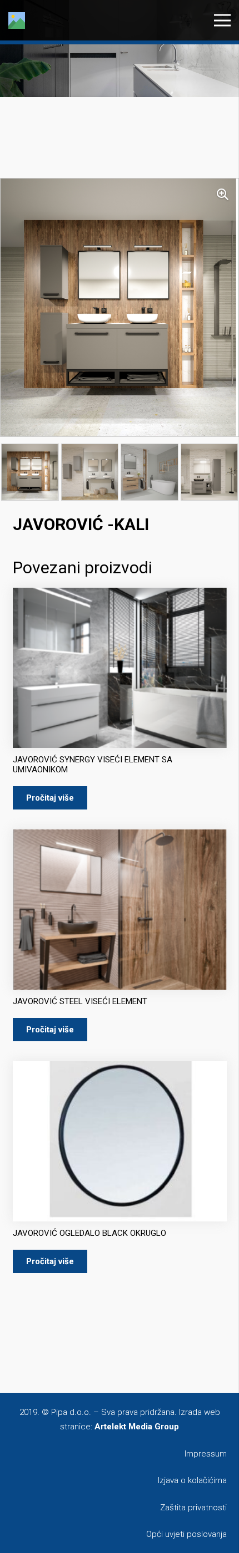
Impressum (206, 1454)
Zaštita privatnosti (193, 1508)
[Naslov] (16, 20)
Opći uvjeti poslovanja (186, 1534)
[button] (222, 194)
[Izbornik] (222, 20)
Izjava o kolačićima (192, 1480)
